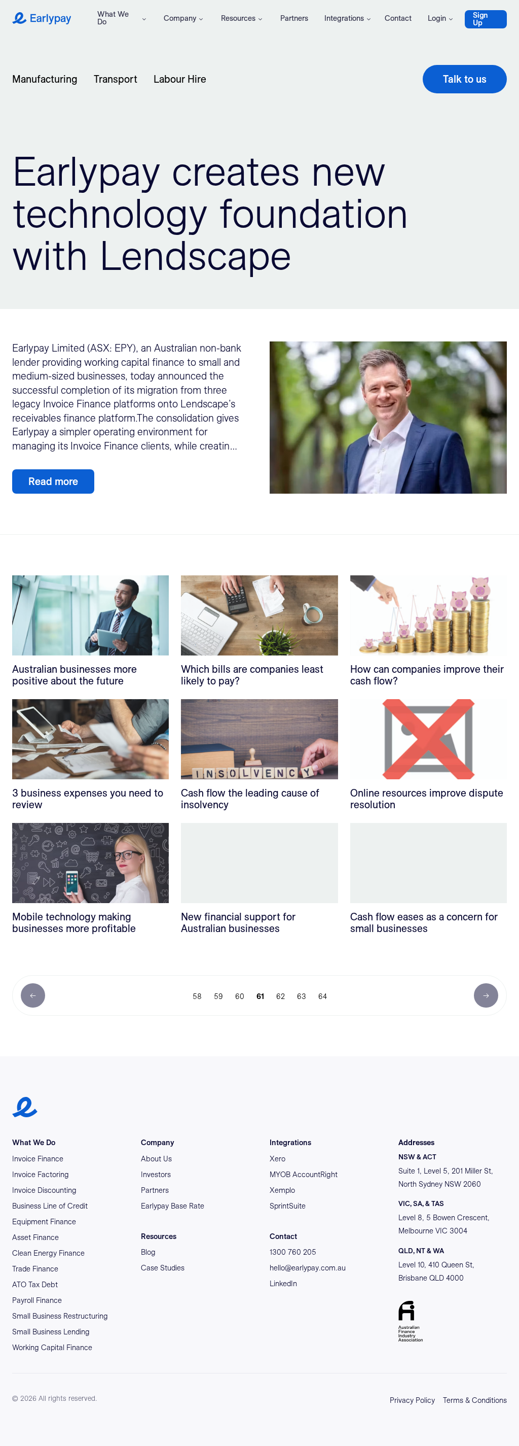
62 (280, 996)
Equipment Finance (44, 1222)
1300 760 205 (293, 1252)
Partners (294, 18)
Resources (238, 18)
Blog (148, 1252)
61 (260, 996)
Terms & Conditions (475, 1400)
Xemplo (282, 1190)
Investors (156, 1174)
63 (301, 996)
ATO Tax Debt (35, 1285)
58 (197, 996)
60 (239, 996)
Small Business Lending (51, 1332)
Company (180, 18)
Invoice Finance (37, 1159)
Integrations (344, 18)
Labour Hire (180, 79)
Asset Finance (35, 1237)
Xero (277, 1159)
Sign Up (480, 19)
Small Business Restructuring (60, 1316)
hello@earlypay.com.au (308, 1268)
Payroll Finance (37, 1300)
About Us (156, 1159)
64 (322, 996)
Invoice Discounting (44, 1190)
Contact (398, 18)
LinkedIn (283, 1284)
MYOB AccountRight (304, 1174)
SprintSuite (288, 1206)
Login (437, 18)
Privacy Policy (412, 1400)
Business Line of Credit (50, 1206)
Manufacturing (45, 79)
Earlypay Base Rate (172, 1206)
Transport (115, 79)
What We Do (113, 18)
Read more (53, 481)
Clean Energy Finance (48, 1253)
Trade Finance (35, 1269)
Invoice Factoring (40, 1174)
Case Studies (162, 1268)
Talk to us (465, 79)
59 (218, 996)
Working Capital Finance (52, 1348)
